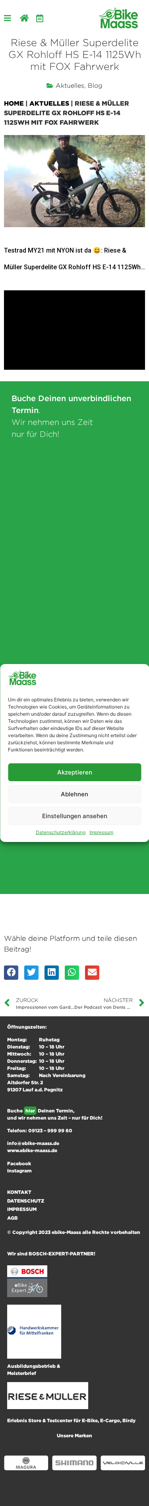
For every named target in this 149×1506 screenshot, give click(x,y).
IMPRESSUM (22, 1209)
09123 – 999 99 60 (50, 1130)
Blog (95, 85)
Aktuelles (70, 85)
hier (30, 1110)
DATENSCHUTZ (25, 1200)
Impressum (101, 832)
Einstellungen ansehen (74, 816)
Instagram (19, 1170)
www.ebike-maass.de (32, 1150)
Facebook (19, 1163)
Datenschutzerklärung (60, 832)
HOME (14, 103)
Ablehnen (74, 794)
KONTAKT (19, 1192)
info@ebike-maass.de (33, 1143)
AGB (12, 1217)
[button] (11, 972)
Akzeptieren (74, 772)
